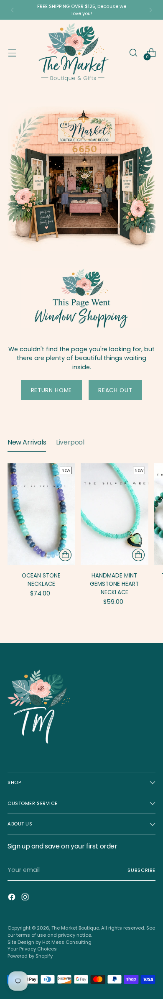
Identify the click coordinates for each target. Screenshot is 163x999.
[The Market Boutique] (72, 52)
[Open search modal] (133, 52)
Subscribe (141, 870)
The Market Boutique (75, 928)
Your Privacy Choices (32, 948)
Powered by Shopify (30, 956)
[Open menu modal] (11, 52)
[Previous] (12, 10)
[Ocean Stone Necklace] (41, 514)
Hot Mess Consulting (67, 942)
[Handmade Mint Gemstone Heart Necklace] (114, 514)
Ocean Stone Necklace (41, 580)
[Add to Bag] (65, 555)
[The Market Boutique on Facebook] (13, 898)
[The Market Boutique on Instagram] (26, 898)
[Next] (150, 10)
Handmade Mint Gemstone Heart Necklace (114, 584)
